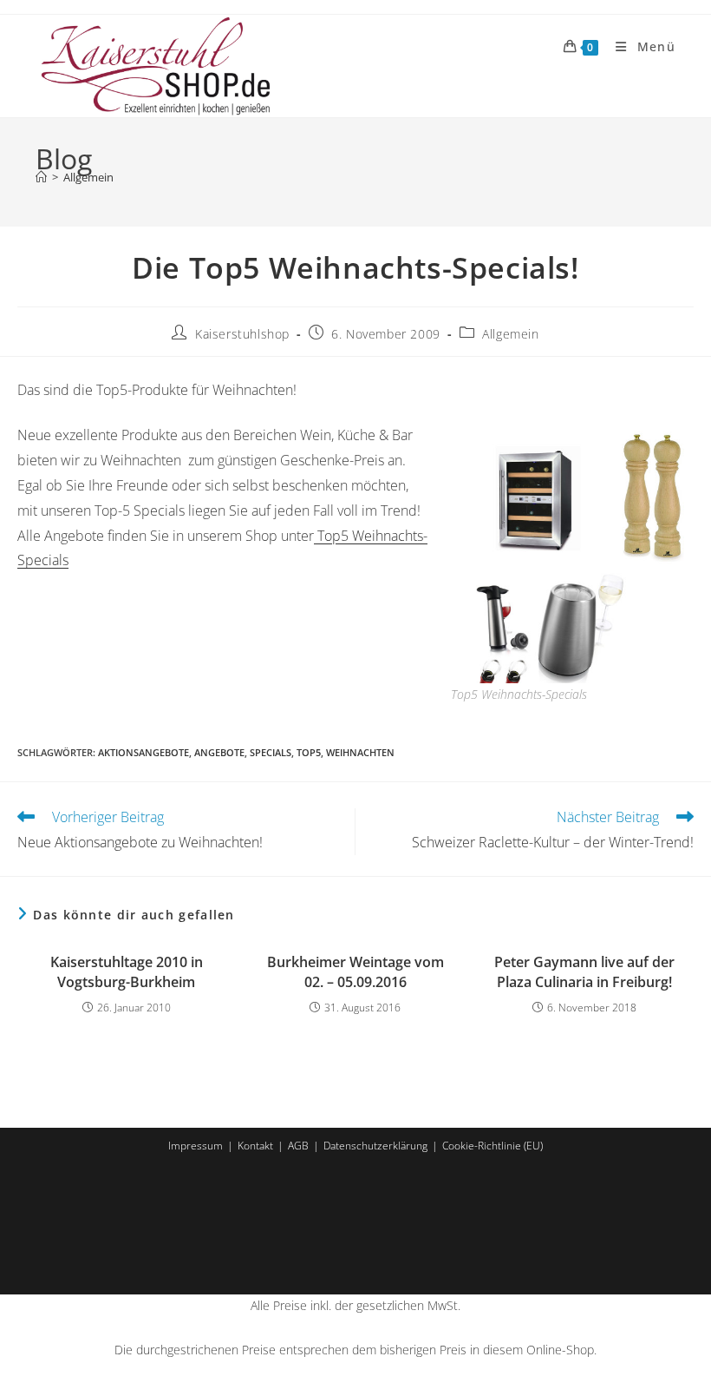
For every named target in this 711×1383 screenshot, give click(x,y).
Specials (270, 752)
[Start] (41, 177)
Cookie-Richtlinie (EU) (492, 1145)
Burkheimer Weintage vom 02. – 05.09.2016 (355, 971)
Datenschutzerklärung (375, 1145)
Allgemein (88, 177)
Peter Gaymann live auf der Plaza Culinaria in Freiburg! (584, 971)
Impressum (195, 1145)
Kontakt (255, 1145)
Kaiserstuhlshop (242, 334)
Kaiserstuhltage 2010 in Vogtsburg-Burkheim (126, 971)
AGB (298, 1145)
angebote (219, 752)
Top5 (309, 752)
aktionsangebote (143, 752)
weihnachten (360, 752)
